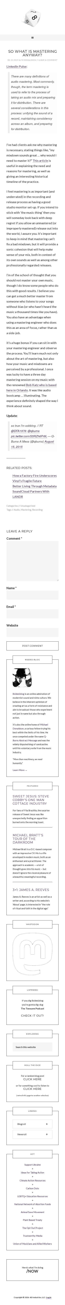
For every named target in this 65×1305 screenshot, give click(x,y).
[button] (32, 1124)
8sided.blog (18, 693)
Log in (48, 1297)
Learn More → (20, 770)
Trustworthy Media (32, 1235)
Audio (17, 509)
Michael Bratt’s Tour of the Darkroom (28, 838)
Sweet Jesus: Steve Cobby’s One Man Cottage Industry (31, 800)
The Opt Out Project (32, 1228)
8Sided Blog (32, 17)
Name (11, 588)
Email (11, 606)
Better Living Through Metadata (35, 486)
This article (40, 160)
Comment (14, 538)
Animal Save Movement (32, 1212)
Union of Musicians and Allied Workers (32, 1243)
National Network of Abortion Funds (32, 1204)
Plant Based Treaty (32, 1220)
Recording (37, 509)
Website (12, 625)
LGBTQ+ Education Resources (32, 1196)
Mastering (26, 509)
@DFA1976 (18, 431)
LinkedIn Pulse (16, 66)
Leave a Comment (48, 60)
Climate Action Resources (33, 1180)
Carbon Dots (32, 1188)
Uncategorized (27, 505)
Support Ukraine (32, 1164)
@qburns (34, 431)
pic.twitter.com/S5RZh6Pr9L (29, 436)
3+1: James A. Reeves (31, 890)
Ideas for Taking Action (32, 1172)
